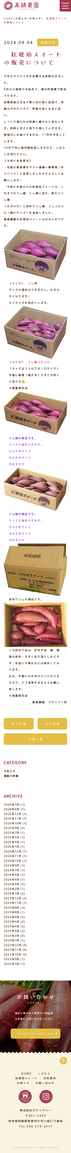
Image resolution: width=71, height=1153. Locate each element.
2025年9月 (12, 828)
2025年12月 (12, 814)
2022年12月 (12, 945)
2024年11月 (12, 856)
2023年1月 (12, 940)
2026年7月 (12, 804)
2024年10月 (12, 861)
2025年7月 (12, 832)
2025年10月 (12, 823)
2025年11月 (12, 818)
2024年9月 (12, 865)
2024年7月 (12, 870)
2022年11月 (12, 949)
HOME (8, 18)
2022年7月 (12, 964)
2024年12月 (12, 851)
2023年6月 (12, 917)
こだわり (44, 1073)
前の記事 (19, 724)
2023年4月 (12, 926)
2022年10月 (12, 954)
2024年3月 (12, 884)
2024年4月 (12, 879)
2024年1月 (12, 893)
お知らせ (48, 42)
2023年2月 (12, 936)
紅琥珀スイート (26, 1078)
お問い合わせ (45, 1083)
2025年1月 (12, 846)
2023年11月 (12, 903)
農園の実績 (11, 776)
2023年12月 (12, 898)
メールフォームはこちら (35, 1033)
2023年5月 (12, 921)
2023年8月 (12, 912)
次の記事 (52, 724)
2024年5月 (12, 875)
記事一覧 (36, 739)
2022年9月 (12, 959)
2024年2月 (12, 889)
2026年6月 (12, 809)
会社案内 (50, 1078)
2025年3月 (12, 842)
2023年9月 (12, 907)
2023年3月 (12, 931)
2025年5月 (12, 837)
